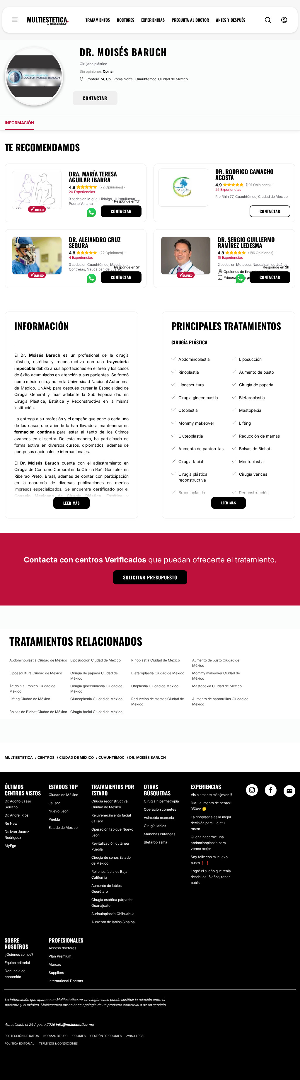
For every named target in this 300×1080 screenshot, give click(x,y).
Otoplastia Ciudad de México (154, 686)
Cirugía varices (253, 474)
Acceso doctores (62, 948)
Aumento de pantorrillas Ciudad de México (220, 701)
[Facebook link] (271, 792)
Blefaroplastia (252, 397)
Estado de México (63, 827)
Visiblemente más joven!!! (211, 794)
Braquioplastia (191, 492)
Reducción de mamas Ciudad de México (157, 701)
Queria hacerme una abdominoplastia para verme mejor (208, 843)
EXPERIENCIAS (153, 20)
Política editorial (19, 1043)
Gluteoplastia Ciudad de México (96, 699)
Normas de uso (55, 1036)
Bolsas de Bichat (254, 448)
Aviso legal (135, 1036)
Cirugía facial (190, 461)
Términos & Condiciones (58, 1043)
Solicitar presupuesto (150, 577)
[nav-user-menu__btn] (284, 20)
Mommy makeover (196, 423)
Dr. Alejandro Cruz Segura (95, 242)
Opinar (108, 71)
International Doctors (66, 981)
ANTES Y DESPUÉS (230, 20)
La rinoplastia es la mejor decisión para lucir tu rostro (211, 823)
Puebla (54, 819)
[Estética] (48, 21)
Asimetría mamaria (159, 817)
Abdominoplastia (194, 359)
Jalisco (54, 803)
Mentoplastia (251, 461)
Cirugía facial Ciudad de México (96, 712)
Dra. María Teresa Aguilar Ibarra (93, 176)
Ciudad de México (63, 794)
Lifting (245, 423)
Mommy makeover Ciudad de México (216, 676)
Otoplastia (188, 410)
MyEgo (10, 845)
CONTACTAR (95, 98)
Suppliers (56, 972)
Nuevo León (59, 811)
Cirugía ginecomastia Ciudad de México (96, 688)
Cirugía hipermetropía (161, 801)
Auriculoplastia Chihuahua (112, 913)
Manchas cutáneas (159, 834)
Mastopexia (250, 410)
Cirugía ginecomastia (198, 397)
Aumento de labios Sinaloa (113, 922)
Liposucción (250, 359)
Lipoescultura (191, 384)
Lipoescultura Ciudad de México (35, 673)
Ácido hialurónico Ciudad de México (32, 688)
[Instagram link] (252, 792)
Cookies (79, 1036)
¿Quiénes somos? (19, 954)
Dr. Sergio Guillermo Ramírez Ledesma (246, 242)
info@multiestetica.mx (75, 1024)
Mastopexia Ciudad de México (217, 686)
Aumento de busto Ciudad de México (215, 663)
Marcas (55, 964)
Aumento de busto (256, 372)
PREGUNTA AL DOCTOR (190, 20)
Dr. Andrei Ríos (16, 815)
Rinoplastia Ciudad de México (155, 660)
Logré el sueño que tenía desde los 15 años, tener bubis (211, 877)
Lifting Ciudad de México (29, 699)
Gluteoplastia (190, 435)
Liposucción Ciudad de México (95, 660)
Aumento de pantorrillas (201, 448)
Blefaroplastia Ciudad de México (157, 673)
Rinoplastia (188, 372)
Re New (11, 823)
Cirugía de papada (256, 384)
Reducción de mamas (259, 435)
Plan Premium (60, 956)
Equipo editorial (17, 962)
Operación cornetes (160, 809)
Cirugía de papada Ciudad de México (94, 676)
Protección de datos (22, 1036)
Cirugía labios (155, 826)
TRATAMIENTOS (98, 20)
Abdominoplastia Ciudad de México (38, 660)
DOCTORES (125, 20)
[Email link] (289, 791)
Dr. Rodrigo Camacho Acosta (244, 174)
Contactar (121, 211)
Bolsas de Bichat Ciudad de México (38, 712)
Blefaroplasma (155, 842)
